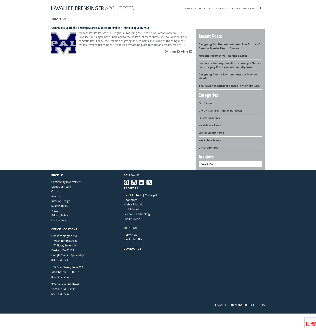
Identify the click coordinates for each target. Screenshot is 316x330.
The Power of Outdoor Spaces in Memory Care (229, 86)
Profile (189, 8)
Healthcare (130, 200)
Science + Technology (137, 214)
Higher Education (134, 204)
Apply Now (130, 234)
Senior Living (132, 219)
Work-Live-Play (133, 239)
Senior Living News (211, 133)
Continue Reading (177, 51)
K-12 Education (133, 209)
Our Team (205, 103)
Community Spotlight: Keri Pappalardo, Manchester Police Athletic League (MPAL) (100, 28)
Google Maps (59, 255)
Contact (234, 8)
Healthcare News (210, 125)
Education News (209, 118)
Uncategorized (208, 147)
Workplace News (210, 140)
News (54, 210)
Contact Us (132, 248)
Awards (55, 196)
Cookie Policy (59, 220)
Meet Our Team (61, 186)
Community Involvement (66, 182)
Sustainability (59, 206)
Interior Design (60, 201)
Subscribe (249, 8)
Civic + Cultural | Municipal (140, 195)
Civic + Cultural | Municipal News (220, 110)
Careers (219, 8)
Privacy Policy (59, 215)
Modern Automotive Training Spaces (223, 55)
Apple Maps (78, 255)
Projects (204, 8)
